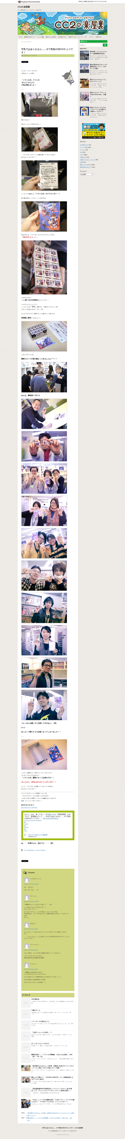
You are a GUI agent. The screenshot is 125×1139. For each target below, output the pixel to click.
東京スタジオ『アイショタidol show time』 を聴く (98, 94)
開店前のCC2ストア (29, 37)
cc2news (53, 814)
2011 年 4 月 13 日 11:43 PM (31, 901)
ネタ (85, 37)
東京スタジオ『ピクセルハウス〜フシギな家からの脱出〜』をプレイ (98, 109)
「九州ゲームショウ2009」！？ (41, 1032)
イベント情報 (40, 37)
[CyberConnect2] (29, 1)
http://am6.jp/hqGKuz (51, 818)
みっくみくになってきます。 (40, 1043)
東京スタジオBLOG (51, 37)
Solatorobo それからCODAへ (37, 850)
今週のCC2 (98, 37)
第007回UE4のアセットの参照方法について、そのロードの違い (98, 66)
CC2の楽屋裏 (24, 7)
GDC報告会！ (36, 999)
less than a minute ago (30, 820)
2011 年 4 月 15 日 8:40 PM (31, 969)
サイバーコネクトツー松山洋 (37, 835)
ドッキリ (91, 37)
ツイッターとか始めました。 (40, 1021)
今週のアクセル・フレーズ (75, 37)
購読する (84, 41)
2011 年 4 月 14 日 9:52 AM (31, 950)
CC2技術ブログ (62, 37)
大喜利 (82, 162)
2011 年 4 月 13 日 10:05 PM (31, 884)
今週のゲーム (35, 1010)
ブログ (20, 37)
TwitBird (39, 820)
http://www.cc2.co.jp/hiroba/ (29, 807)
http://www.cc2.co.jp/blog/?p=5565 (34, 957)
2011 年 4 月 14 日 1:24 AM (31, 929)
